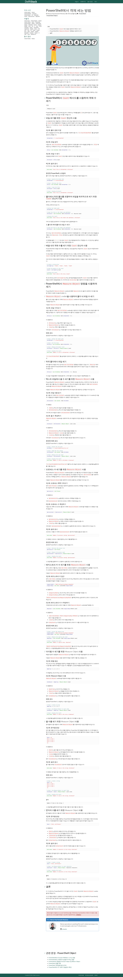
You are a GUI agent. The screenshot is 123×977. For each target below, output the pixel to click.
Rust (25, 31)
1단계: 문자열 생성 (52, 728)
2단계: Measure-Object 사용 (56, 676)
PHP (25, 30)
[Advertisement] (5, 24)
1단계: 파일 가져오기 (53, 308)
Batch (33, 22)
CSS (39, 28)
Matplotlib (36, 15)
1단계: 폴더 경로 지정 (53, 130)
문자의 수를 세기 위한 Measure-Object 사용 (64, 810)
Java (28, 30)
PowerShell (37, 22)
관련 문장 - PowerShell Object (61, 953)
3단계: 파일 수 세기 (53, 154)
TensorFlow (36, 27)
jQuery (31, 27)
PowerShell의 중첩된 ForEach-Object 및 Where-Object (64, 961)
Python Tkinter (27, 22)
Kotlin (34, 30)
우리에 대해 (81, 975)
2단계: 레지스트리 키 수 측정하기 (58, 603)
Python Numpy (27, 15)
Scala (29, 34)
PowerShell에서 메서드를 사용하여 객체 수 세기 (65, 29)
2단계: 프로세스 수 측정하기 (56, 504)
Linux (29, 26)
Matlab (25, 26)
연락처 (96, 975)
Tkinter (33, 12)
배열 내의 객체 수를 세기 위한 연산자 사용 (66, 245)
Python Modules (27, 13)
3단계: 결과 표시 (52, 529)
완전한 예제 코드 (52, 441)
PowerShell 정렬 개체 (55, 963)
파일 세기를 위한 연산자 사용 (61, 118)
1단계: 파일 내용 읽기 (53, 393)
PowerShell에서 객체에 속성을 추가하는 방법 (61, 959)
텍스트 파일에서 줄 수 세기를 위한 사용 (70, 379)
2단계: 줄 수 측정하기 (53, 416)
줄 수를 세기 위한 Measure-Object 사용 (62, 721)
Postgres (31, 32)
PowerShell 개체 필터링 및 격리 (57, 965)
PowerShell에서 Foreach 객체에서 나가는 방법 (62, 957)
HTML (40, 26)
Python (40, 20)
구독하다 (78, 914)
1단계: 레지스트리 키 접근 (55, 576)
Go (31, 30)
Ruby (29, 31)
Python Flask (38, 23)
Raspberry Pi (33, 34)
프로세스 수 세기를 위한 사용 (66, 469)
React (35, 28)
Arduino (32, 31)
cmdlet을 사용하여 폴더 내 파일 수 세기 (70, 296)
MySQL (36, 31)
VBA (25, 34)
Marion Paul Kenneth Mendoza (57, 13)
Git (32, 15)
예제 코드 (49, 333)
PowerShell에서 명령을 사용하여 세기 (66, 31)
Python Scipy (27, 20)
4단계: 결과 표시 (52, 163)
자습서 (77, 1)
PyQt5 (25, 16)
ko (95, 1)
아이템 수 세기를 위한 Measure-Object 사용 (64, 651)
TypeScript (26, 28)
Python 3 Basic (27, 12)
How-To (83, 1)
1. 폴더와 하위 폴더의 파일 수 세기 (58, 225)
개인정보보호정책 (89, 975)
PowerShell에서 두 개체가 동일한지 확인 (60, 967)
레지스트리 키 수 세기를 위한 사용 (68, 565)
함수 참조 (90, 1)
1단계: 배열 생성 (52, 661)
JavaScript (34, 13)
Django (25, 24)
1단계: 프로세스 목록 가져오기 (57, 483)
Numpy (33, 23)
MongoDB (26, 32)
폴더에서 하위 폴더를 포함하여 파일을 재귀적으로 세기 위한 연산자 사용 (71, 197)
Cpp (37, 26)
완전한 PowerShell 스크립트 (56, 173)
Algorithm (38, 16)
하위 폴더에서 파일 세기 (56, 361)
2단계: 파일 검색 (52, 142)
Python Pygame (34, 20)
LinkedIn (64, 929)
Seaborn (39, 24)
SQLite (36, 32)
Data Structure (31, 16)
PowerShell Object (52, 15)
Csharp (38, 30)
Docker (35, 24)
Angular (31, 28)
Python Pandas (27, 23)
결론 (51, 33)
